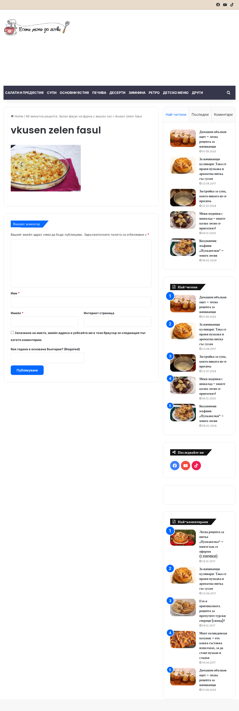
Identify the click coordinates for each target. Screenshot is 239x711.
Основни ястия (74, 93)
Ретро (154, 93)
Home (18, 116)
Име (15, 293)
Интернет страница (99, 313)
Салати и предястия (24, 93)
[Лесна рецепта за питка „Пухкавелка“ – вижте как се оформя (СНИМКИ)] (183, 538)
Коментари (223, 114)
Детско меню (176, 93)
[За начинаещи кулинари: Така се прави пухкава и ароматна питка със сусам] (183, 165)
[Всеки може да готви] (37, 27)
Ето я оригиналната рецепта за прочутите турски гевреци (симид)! (212, 611)
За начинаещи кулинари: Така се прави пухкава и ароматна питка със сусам (212, 169)
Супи (51, 93)
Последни (200, 114)
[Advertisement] (161, 47)
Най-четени (176, 114)
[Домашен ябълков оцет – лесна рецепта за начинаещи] (183, 138)
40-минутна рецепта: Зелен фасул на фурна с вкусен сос (69, 116)
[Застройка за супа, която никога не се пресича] (183, 197)
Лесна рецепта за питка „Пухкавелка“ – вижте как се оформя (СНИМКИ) (211, 544)
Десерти (117, 93)
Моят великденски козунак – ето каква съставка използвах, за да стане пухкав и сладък (213, 645)
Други (197, 93)
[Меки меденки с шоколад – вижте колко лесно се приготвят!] (183, 220)
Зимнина (137, 93)
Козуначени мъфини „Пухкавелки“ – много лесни (211, 248)
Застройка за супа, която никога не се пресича (212, 196)
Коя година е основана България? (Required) (45, 349)
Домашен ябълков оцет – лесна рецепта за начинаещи (213, 139)
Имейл (17, 313)
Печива (99, 93)
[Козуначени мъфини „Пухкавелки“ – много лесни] (183, 247)
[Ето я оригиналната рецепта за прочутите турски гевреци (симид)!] (183, 607)
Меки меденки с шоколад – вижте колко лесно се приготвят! (212, 221)
